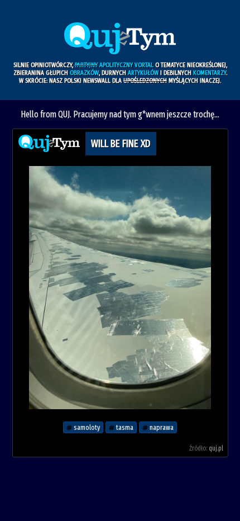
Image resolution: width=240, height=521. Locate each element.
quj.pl (216, 448)
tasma (123, 427)
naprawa (161, 427)
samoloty (86, 427)
